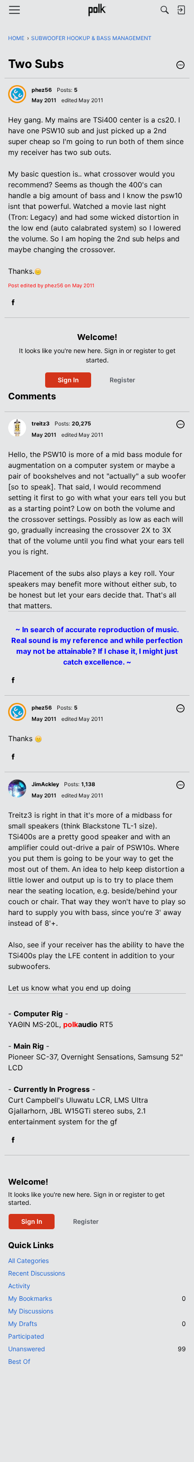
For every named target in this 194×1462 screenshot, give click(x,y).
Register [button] (122, 380)
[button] (180, 66)
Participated (26, 1336)
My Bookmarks (97, 1298)
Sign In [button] (68, 380)
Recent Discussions (36, 1273)
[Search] (165, 10)
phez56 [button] (42, 89)
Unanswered (97, 1349)
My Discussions (30, 1311)
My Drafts (97, 1323)
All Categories (28, 1260)
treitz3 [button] (41, 423)
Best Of (19, 1361)
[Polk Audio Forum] (96, 10)
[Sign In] (181, 10)
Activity (19, 1286)
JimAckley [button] (45, 784)
